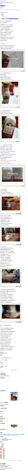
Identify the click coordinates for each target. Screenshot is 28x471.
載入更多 (1, 362)
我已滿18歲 (2, 469)
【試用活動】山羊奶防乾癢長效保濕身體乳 (5, 48)
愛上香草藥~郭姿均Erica (5, 440)
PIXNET (8, 460)
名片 (2, 15)
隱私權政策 (18, 460)
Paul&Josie (1, 353)
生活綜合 (6, 12)
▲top (1, 361)
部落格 (3, 14)
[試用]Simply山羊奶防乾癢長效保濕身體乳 (10, 18)
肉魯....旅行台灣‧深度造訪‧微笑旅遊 (7, 439)
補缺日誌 (2, 5)
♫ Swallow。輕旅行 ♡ (4, 438)
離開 (4, 469)
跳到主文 (1, 7)
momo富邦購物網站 (4, 22)
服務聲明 (21, 460)
